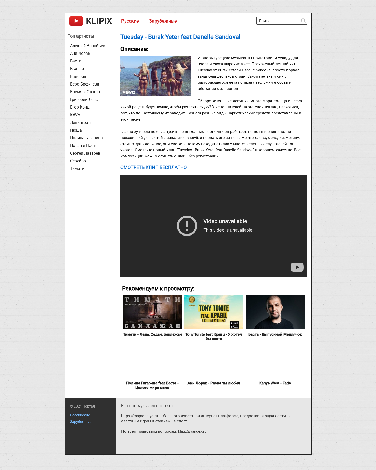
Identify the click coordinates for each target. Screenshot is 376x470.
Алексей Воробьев (87, 45)
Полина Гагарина (86, 138)
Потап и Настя (84, 145)
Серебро (78, 161)
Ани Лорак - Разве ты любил (213, 383)
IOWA (75, 115)
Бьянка (77, 68)
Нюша (76, 130)
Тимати (77, 168)
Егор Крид (80, 107)
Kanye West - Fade (275, 383)
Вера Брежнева (84, 84)
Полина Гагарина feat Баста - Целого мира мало (152, 385)
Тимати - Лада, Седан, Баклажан (152, 334)
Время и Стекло (85, 91)
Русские (130, 21)
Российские (80, 415)
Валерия (78, 76)
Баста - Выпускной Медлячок (275, 334)
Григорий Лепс (84, 99)
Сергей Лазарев (85, 153)
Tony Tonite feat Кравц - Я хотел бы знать (213, 336)
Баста (75, 61)
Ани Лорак (80, 53)
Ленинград (80, 122)
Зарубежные (163, 21)
